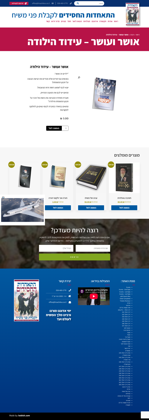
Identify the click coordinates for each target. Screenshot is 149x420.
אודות (110, 21)
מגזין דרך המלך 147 (124, 366)
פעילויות (86, 21)
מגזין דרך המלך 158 (124, 373)
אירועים (95, 21)
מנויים (63, 21)
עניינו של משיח (126, 391)
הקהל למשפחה (126, 342)
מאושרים (127, 351)
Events (128, 287)
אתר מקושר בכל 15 (125, 308)
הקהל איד (127, 337)
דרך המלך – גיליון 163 (124, 310)
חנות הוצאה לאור (125, 344)
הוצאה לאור (77, 21)
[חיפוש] (78, 3)
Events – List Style (124, 292)
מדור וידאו (55, 21)
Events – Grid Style (124, 289)
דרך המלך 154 (126, 319)
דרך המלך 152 (126, 314)
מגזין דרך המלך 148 (124, 369)
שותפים (128, 400)
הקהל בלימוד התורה (124, 339)
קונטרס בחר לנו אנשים (124, 396)
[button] (79, 77)
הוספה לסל (54, 128)
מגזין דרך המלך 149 (124, 371)
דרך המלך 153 (126, 317)
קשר (48, 21)
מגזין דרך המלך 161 (124, 380)
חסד (69, 21)
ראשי (116, 21)
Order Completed (125, 299)
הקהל (128, 333)
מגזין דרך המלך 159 (124, 375)
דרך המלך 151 (126, 312)
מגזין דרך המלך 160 (124, 378)
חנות (132, 34)
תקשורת (102, 21)
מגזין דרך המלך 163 (124, 385)
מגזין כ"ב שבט (126, 387)
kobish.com (24, 415)
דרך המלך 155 (126, 321)
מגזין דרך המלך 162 (124, 382)
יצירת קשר (127, 348)
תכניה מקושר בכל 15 (124, 403)
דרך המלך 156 (126, 323)
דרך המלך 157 (126, 326)
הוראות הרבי (126, 330)
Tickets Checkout (125, 301)
